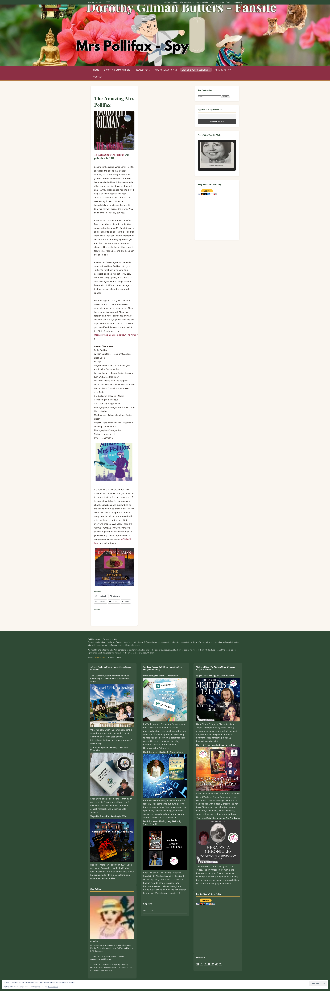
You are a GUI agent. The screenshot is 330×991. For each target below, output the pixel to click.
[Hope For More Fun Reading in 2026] (112, 840)
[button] (211, 161)
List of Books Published (195, 70)
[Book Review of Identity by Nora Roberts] (165, 776)
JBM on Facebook (171, 2)
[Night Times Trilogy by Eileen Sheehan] (218, 699)
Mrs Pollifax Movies (166, 70)
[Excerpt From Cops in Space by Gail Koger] (218, 769)
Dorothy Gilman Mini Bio (117, 70)
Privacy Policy (223, 70)
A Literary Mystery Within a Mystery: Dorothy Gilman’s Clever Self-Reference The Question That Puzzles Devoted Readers (111, 967)
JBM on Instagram (187, 2)
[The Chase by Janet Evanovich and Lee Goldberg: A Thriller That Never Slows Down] (112, 705)
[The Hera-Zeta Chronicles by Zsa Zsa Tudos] (218, 842)
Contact (98, 77)
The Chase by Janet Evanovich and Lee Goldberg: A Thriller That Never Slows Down (109, 678)
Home (96, 70)
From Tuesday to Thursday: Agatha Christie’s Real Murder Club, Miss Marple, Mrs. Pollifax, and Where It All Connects (111, 948)
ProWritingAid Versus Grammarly (160, 675)
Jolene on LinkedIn (217, 2)
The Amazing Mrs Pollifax (109, 155)
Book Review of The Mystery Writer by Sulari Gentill (162, 822)
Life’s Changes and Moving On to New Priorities (109, 749)
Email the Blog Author (234, 2)
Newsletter (141, 70)
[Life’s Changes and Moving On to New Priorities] (112, 774)
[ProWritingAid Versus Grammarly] (165, 699)
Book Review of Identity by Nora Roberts (163, 751)
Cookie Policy (53, 987)
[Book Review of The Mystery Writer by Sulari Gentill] (165, 848)
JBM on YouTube (202, 2)
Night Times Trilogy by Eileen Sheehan (215, 675)
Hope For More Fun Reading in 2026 (108, 816)
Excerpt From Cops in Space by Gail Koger (217, 745)
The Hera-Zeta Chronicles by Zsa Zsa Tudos (218, 817)
